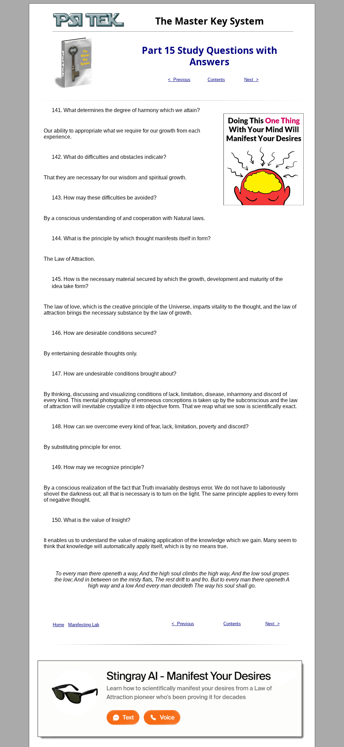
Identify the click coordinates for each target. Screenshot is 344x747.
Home (58, 624)
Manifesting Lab (83, 624)
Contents (216, 79)
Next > (251, 79)
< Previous (179, 79)
